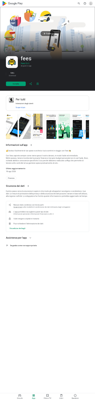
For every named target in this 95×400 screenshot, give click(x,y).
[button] (12, 126)
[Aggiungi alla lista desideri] (38, 84)
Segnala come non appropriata (21, 245)
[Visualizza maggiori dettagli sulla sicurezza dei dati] (17, 228)
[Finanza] (11, 178)
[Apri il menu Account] (91, 3)
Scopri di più (20, 107)
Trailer (47, 33)
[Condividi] (31, 84)
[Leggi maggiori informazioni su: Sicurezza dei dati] (28, 186)
